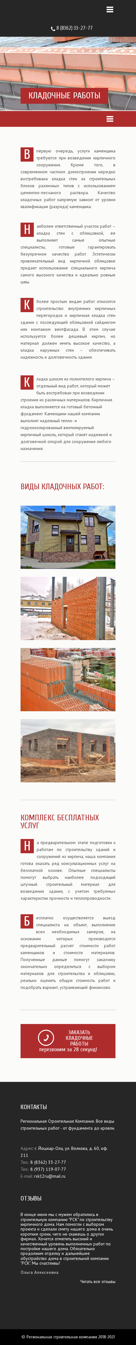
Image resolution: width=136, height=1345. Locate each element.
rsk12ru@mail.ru (49, 1176)
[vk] (107, 27)
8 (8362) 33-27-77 (74, 28)
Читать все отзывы (97, 1281)
